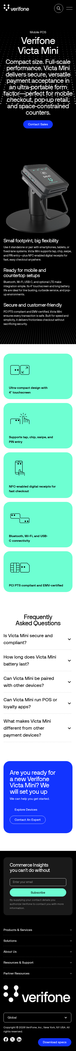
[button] (69, 8)
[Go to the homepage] (37, 994)
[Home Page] (16, 8)
